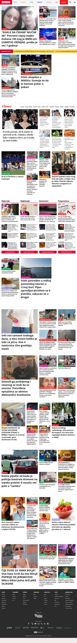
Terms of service (68, 608)
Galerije (67, 106)
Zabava (62, 106)
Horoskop (72, 106)
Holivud (14, 598)
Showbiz (15, 592)
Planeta (56, 594)
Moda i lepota (28, 106)
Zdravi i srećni (37, 106)
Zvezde (13, 596)
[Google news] (47, 624)
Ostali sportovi (26, 600)
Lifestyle (47, 592)
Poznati (22, 106)
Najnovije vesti (9, 252)
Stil (44, 596)
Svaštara (35, 596)
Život (45, 594)
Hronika (3, 598)
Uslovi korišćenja (68, 602)
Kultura (45, 604)
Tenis (24, 598)
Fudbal (24, 594)
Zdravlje (46, 600)
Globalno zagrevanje (59, 596)
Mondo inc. (69, 592)
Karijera (57, 106)
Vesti (3, 592)
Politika (3, 594)
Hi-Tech (45, 602)
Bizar (35, 594)
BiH (55, 600)
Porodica (51, 106)
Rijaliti (13, 594)
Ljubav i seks (45, 106)
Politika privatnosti (69, 604)
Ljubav (45, 598)
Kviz (13, 600)
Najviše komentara (47, 252)
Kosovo (3, 606)
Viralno (36, 592)
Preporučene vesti (66, 252)
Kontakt (66, 596)
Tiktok (35, 598)
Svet (56, 592)
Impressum (67, 594)
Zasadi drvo (4, 604)
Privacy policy (68, 606)
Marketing (67, 598)
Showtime (25, 604)
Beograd (3, 602)
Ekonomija (4, 600)
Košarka (24, 596)
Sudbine (3, 608)
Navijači (24, 602)
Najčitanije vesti (29, 252)
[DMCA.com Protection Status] (38, 632)
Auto (56, 606)
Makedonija (57, 604)
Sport (25, 592)
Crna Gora (57, 602)
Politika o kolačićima (69, 600)
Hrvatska (57, 598)
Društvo (3, 596)
